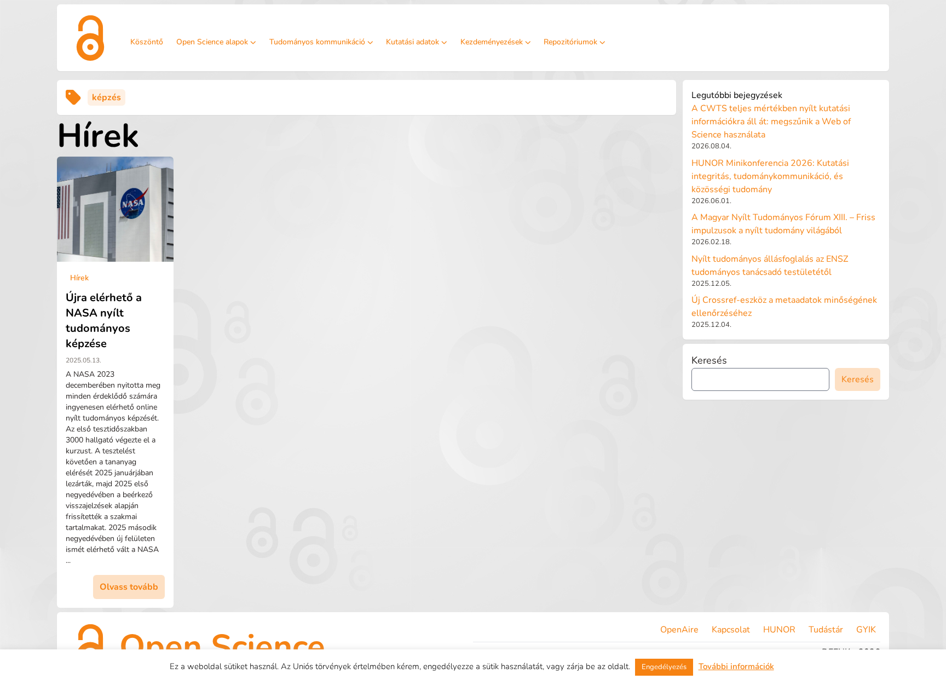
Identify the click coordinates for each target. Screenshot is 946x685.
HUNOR (779, 630)
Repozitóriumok (570, 42)
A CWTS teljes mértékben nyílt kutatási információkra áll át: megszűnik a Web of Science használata (771, 121)
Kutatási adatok (412, 42)
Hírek (79, 278)
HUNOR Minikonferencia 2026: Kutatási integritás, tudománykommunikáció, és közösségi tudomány (770, 176)
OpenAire (679, 630)
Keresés (709, 360)
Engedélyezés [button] (664, 667)
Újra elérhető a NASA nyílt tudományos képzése (104, 320)
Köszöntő (146, 42)
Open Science (222, 646)
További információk (736, 666)
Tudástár (826, 630)
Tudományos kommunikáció (317, 42)
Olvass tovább (129, 587)
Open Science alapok (212, 42)
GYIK (866, 630)
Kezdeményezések (491, 42)
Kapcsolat (731, 630)
